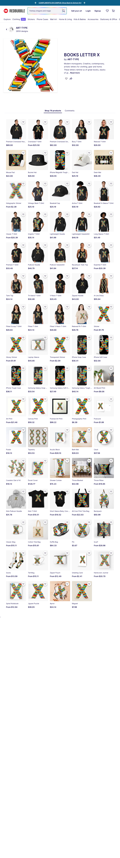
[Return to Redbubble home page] (14, 11)
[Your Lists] (107, 11)
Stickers (31, 19)
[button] (60, 3)
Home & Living (65, 19)
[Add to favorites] (66, 78)
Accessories (93, 19)
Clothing (18, 19)
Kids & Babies (80, 19)
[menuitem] (7, 19)
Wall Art (53, 19)
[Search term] (63, 10)
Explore (7, 19)
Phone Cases (42, 19)
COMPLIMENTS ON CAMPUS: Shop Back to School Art (60, 3)
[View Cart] (113, 11)
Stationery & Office (108, 19)
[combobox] (47, 11)
